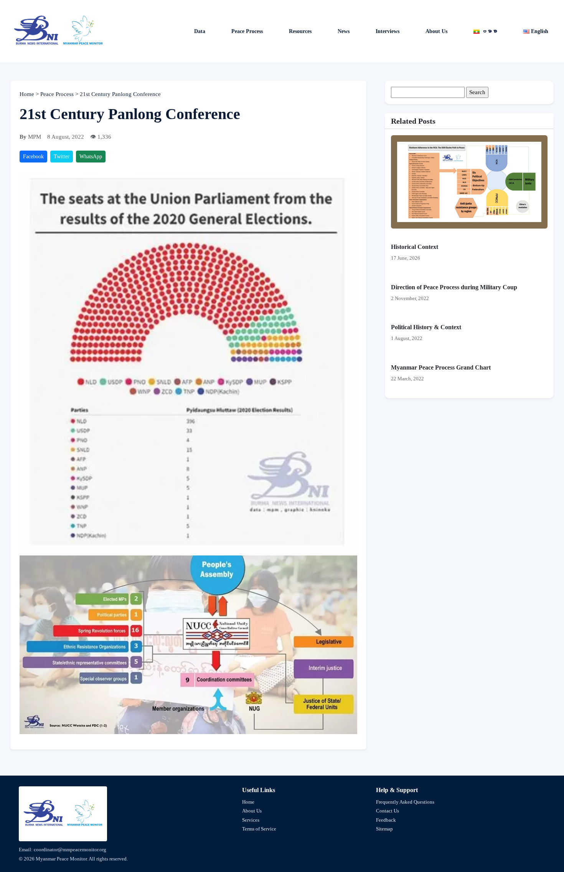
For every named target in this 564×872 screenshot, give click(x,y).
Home (28, 94)
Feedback (386, 820)
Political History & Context (426, 327)
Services (250, 820)
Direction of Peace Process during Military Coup (454, 287)
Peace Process (247, 31)
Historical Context (414, 247)
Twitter (61, 156)
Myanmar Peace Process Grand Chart (441, 367)
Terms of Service (259, 829)
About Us (436, 31)
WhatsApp (90, 156)
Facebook (33, 156)
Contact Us (387, 811)
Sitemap (384, 829)
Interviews (387, 31)
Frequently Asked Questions (405, 802)
